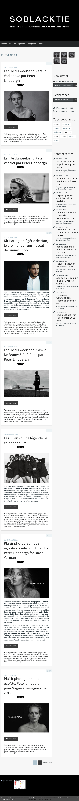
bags (16, 328)
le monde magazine (40, 412)
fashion (22, 138)
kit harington (12, 331)
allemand (30, 749)
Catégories (31, 43)
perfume (43, 326)
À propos (21, 43)
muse (5, 331)
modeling (17, 519)
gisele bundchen (21, 658)
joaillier (40, 656)
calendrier (34, 516)
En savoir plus (9, 799)
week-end (16, 138)
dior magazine (30, 136)
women (15, 329)
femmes (41, 418)
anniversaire (40, 517)
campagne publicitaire (21, 656)
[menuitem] (5, 44)
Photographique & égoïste (36, 745)
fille (8, 138)
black (10, 749)
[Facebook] (56, 55)
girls (45, 519)
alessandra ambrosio (21, 525)
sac (28, 328)
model (19, 418)
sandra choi (11, 326)
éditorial (24, 414)
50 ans (46, 517)
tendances (66, 128)
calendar (6, 517)
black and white (43, 658)
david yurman (33, 656)
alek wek (32, 525)
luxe (13, 419)
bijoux (27, 660)
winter (6, 421)
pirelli (21, 517)
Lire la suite (12, 127)
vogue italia (27, 218)
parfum (37, 326)
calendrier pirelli (43, 516)
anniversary (31, 517)
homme (26, 329)
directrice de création (23, 326)
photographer (36, 222)
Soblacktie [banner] (39, 20)
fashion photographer (11, 416)
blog (30, 521)
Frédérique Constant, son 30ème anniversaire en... (66, 299)
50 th (25, 517)
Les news (30, 322)
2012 (5, 662)
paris (56, 140)
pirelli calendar (14, 517)
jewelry (12, 658)
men (40, 329)
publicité (11, 656)
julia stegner (23, 751)
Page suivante (47, 762)
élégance (57, 132)
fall (45, 419)
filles (5, 521)
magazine (14, 414)
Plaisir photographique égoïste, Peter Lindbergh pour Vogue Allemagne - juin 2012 (25, 685)
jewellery (7, 658)
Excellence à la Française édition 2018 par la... (66, 317)
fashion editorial (43, 414)
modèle (34, 138)
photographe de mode (24, 139)
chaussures (22, 328)
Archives (12, 43)
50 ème (6, 519)
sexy (15, 418)
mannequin (35, 419)
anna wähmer (38, 749)
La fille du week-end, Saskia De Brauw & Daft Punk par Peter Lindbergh (25, 355)
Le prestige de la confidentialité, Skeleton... (64, 198)
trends (10, 329)
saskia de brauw (9, 412)
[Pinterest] (72, 55)
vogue (19, 749)
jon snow (31, 331)
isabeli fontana (40, 525)
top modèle (31, 519)
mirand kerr (41, 523)
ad (40, 655)
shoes (32, 326)
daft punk (18, 412)
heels (31, 328)
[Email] (64, 61)
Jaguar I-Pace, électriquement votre (66, 265)
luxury (6, 329)
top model (40, 138)
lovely (41, 419)
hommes (32, 329)
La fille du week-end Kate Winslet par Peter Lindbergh (25, 160)
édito (29, 414)
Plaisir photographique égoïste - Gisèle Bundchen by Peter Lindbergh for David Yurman (26, 550)
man (37, 329)
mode (40, 328)
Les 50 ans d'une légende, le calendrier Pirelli (25, 440)
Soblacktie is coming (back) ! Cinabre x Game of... (67, 280)
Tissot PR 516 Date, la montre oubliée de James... (67, 232)
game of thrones (22, 331)
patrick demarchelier (30, 523)
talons (36, 328)
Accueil (4, 43)
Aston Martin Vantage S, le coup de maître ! (65, 164)
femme (21, 329)
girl (11, 138)
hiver (16, 421)
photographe (36, 139)
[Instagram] (56, 61)
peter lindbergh (21, 136)
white (14, 749)
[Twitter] (64, 55)
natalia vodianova (9, 136)
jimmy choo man (9, 328)
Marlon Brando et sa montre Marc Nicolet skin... (66, 181)
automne (12, 421)
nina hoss (31, 751)
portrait (22, 419)
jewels (23, 660)
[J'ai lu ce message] (77, 798)
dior (37, 136)
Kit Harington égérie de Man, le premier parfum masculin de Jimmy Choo (26, 245)
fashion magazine (36, 218)
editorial (28, 138)
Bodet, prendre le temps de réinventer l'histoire (66, 249)
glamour (28, 419)
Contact (41, 43)
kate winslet (8, 218)
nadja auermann (14, 751)
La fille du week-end (33, 134)
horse (18, 660)
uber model (39, 519)
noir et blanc (8, 660)
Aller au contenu (6, 2)
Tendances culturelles (17, 516)
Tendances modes (29, 324)
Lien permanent (11, 134)
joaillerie (45, 656)
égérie (45, 329)
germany (24, 749)
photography (35, 655)
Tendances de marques (15, 324)
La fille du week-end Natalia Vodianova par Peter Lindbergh (25, 76)
